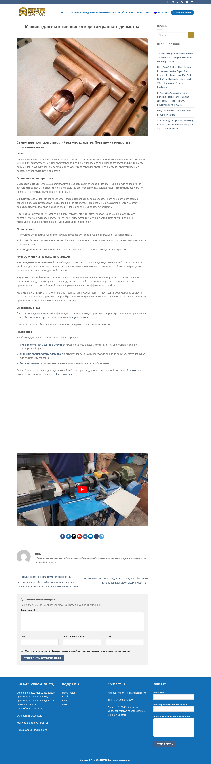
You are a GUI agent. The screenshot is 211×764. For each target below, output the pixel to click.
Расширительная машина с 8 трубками (43, 344)
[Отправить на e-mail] (177, 2)
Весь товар (68, 692)
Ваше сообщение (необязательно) (172, 716)
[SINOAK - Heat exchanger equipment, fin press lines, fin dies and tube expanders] (33, 11)
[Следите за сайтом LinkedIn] (187, 2)
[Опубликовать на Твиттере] (68, 536)
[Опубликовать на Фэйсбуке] (62, 536)
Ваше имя (158, 692)
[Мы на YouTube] (192, 2)
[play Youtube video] (82, 489)
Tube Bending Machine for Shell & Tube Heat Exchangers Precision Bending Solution (175, 57)
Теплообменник (30, 363)
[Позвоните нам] (182, 2)
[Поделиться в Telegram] (101, 536)
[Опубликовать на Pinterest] (79, 536)
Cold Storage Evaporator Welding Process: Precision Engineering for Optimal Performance (175, 124)
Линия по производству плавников (41, 353)
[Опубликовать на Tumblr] (96, 536)
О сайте (122, 12)
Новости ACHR (63, 374)
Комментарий (29, 610)
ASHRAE (135, 370)
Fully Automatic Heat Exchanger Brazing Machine (174, 112)
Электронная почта (74, 636)
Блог (148, 12)
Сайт (108, 636)
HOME (64, 12)
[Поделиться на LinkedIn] (90, 536)
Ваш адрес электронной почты (170, 704)
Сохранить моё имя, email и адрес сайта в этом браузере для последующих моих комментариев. (77, 650)
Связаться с (136, 12)
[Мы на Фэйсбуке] (168, 2)
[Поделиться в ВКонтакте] (85, 536)
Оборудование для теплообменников (92, 12)
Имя (23, 636)
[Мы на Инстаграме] (173, 2)
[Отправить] (191, 35)
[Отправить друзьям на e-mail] (73, 536)
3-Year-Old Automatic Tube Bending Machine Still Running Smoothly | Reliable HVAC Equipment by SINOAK (173, 98)
